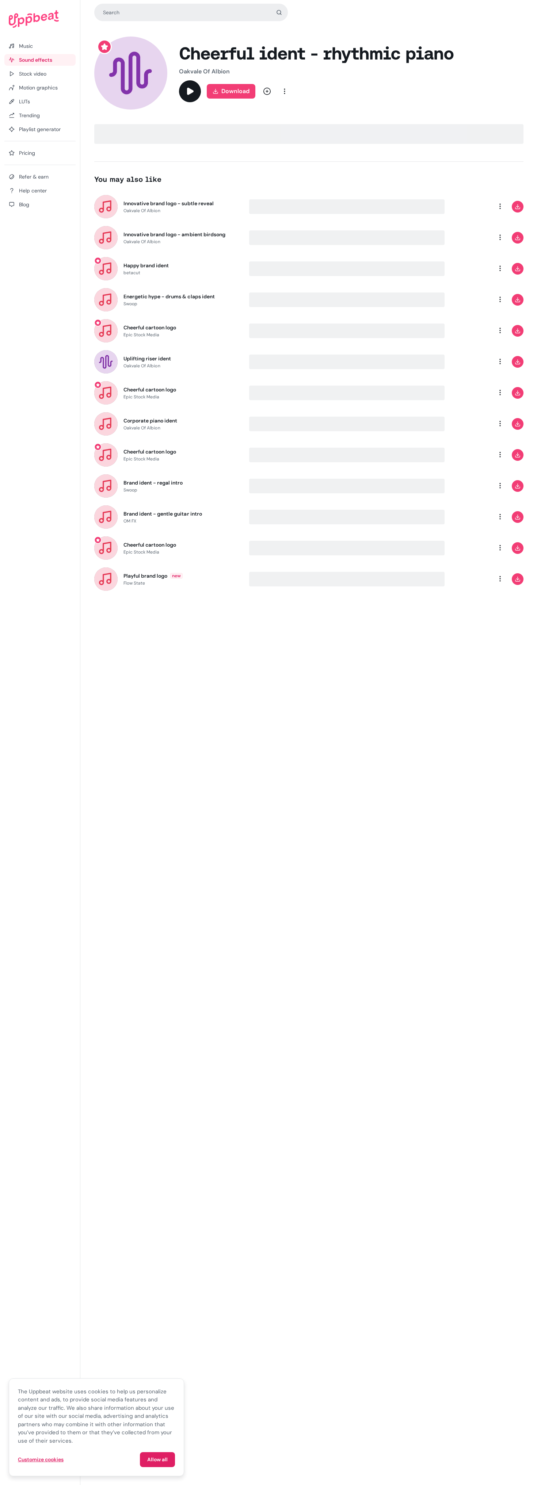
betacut (131, 273)
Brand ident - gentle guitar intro (162, 513)
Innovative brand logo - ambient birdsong (174, 234)
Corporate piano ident (150, 420)
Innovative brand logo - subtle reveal (168, 203)
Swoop (130, 304)
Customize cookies (41, 1459)
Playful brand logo (145, 576)
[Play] (190, 91)
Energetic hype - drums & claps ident (169, 296)
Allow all (157, 1459)
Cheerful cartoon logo (149, 327)
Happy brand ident (146, 265)
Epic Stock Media (141, 335)
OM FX (129, 521)
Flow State (134, 583)
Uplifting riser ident (147, 358)
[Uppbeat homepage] (40, 19)
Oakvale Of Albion (204, 71)
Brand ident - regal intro (153, 482)
